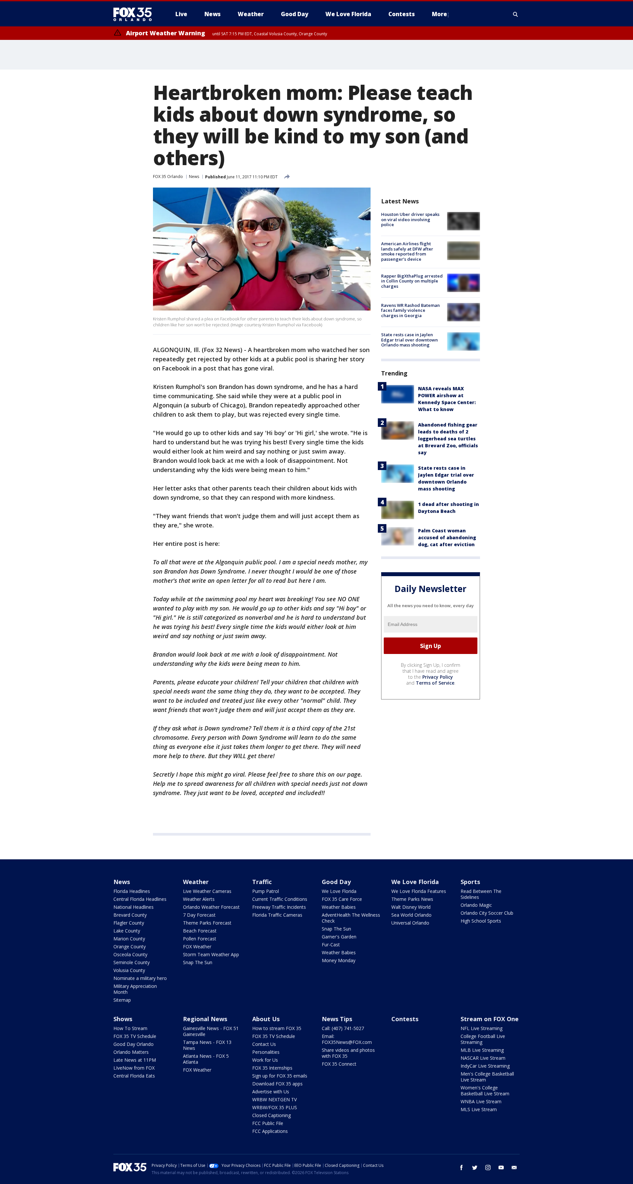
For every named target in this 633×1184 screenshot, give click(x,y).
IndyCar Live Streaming (485, 1066)
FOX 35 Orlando (168, 176)
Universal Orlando (410, 923)
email (514, 1167)
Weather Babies (339, 907)
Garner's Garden (339, 936)
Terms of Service (435, 683)
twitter (474, 1167)
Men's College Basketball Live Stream (487, 1077)
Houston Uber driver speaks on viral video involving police (410, 219)
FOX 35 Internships (272, 1068)
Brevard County (130, 915)
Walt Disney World (411, 907)
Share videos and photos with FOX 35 (348, 1053)
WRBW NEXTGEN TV (274, 1099)
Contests (404, 1019)
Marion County (129, 938)
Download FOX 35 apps (277, 1083)
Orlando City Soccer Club (487, 913)
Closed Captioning (271, 1115)
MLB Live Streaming (482, 1050)
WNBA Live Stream (481, 1101)
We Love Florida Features (418, 891)
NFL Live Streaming (481, 1028)
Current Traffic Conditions (279, 899)
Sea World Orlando (411, 915)
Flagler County (128, 923)
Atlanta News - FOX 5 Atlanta (206, 1059)
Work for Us (265, 1060)
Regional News (205, 1019)
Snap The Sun (197, 962)
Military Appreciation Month (135, 989)
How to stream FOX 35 (276, 1028)
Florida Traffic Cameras (277, 915)
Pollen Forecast (199, 938)
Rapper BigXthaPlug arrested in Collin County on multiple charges (412, 281)
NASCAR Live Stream (483, 1058)
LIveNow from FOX (134, 1068)
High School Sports (481, 921)
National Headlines (133, 907)
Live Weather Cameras (207, 891)
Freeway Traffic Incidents (279, 907)
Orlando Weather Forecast (211, 907)
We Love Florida (339, 891)
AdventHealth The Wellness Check (351, 918)
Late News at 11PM (134, 1060)
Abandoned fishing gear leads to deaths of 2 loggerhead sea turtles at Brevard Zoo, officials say (448, 439)
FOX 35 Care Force (342, 899)
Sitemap (122, 1000)
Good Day (336, 882)
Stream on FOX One (490, 1019)
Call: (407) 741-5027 (343, 1028)
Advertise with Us (270, 1091)
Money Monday (338, 960)
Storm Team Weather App (211, 954)
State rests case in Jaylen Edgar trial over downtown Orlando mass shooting (409, 340)
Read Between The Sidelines (481, 894)
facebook (461, 1167)
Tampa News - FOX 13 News (207, 1045)
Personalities (266, 1052)
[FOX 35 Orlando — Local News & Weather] (135, 14)
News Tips (337, 1019)
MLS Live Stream (479, 1109)
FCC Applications (270, 1131)
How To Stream (130, 1028)
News (194, 176)
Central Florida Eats (134, 1076)
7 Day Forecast (199, 915)
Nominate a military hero (140, 978)
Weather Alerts (199, 899)
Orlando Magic (476, 905)
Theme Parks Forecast (207, 923)
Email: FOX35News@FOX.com (347, 1039)
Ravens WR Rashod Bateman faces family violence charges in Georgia (410, 310)
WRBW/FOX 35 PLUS (274, 1107)
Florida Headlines (131, 891)
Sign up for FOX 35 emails (279, 1076)
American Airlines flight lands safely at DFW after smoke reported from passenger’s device (407, 251)
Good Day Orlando (133, 1044)
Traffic (262, 882)
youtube (501, 1167)
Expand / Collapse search (516, 14)
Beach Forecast (200, 931)
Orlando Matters (131, 1052)
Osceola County (130, 954)
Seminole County (131, 962)
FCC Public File (267, 1123)
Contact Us (264, 1044)
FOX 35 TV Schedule (134, 1036)
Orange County (129, 946)
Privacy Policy (437, 677)
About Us (266, 1019)
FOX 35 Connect (339, 1064)
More (439, 14)
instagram (488, 1167)
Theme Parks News (412, 899)
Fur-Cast (331, 944)
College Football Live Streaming (483, 1039)
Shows (122, 1019)
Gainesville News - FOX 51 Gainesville (211, 1031)
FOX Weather (197, 946)
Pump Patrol (265, 891)
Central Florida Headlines (139, 899)
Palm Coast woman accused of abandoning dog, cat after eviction (447, 537)
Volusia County (129, 970)
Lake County (126, 931)
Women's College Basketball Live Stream (485, 1090)
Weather (196, 882)
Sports (470, 882)
